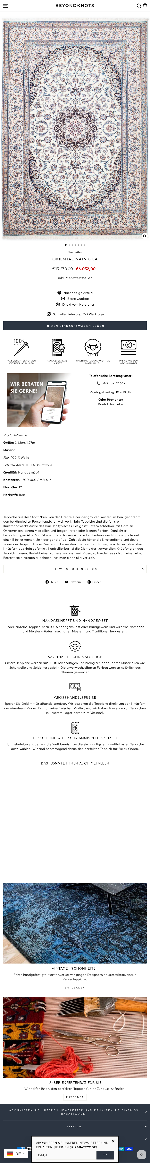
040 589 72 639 (113, 383)
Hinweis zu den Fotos (75, 568)
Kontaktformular (110, 404)
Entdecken (75, 987)
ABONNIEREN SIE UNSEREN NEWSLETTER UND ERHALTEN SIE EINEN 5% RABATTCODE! (74, 1112)
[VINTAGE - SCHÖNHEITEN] (75, 923)
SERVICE (74, 1126)
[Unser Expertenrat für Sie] (75, 1037)
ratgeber (75, 1097)
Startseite (74, 252)
